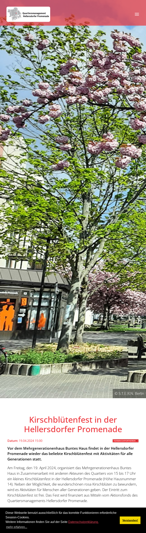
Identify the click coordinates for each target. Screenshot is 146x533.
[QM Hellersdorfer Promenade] (28, 14)
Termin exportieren (124, 441)
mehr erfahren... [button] (16, 527)
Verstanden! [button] (130, 520)
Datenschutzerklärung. (83, 522)
